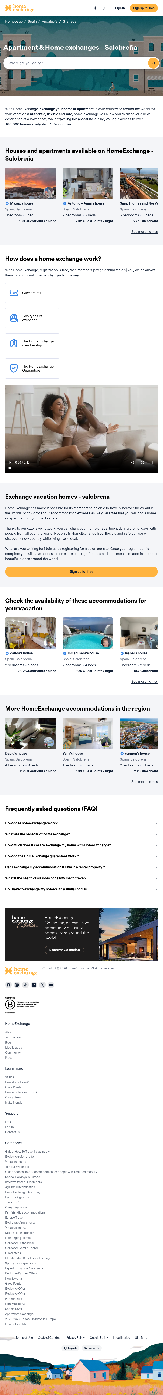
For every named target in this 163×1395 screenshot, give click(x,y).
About (9, 1032)
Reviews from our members (23, 1182)
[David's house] (30, 746)
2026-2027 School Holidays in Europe (30, 1319)
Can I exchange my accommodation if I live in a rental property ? (55, 867)
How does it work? (17, 1082)
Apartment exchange (19, 1314)
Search (153, 63)
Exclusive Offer (15, 1288)
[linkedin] (34, 985)
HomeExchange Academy (22, 1192)
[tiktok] (25, 985)
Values (9, 1077)
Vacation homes (16, 1227)
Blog (8, 1042)
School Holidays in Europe (22, 1177)
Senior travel (13, 1309)
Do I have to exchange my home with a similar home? (46, 889)
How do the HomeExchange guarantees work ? (42, 856)
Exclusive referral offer (20, 1156)
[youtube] (51, 985)
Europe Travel (14, 1217)
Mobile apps (13, 1047)
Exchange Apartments (20, 1222)
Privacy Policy (75, 1337)
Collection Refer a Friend (21, 1248)
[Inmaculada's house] (88, 645)
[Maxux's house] (30, 196)
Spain (32, 21)
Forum (9, 1127)
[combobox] (81, 63)
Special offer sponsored (21, 1263)
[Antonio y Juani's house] (88, 196)
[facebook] (8, 985)
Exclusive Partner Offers (21, 1273)
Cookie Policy (99, 1337)
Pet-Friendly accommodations (25, 1212)
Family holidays (15, 1304)
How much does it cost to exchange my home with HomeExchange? (58, 845)
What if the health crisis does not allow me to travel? (45, 878)
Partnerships (13, 1298)
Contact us (12, 1132)
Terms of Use (24, 1337)
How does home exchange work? (31, 823)
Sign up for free (144, 8)
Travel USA (12, 1202)
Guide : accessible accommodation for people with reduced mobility (51, 1172)
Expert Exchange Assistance (24, 1268)
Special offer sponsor (19, 1232)
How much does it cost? (21, 1092)
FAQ (8, 1122)
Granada (69, 21)
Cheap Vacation (16, 1207)
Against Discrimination (20, 1187)
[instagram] (17, 985)
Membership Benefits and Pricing (27, 1258)
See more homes (144, 232)
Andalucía (50, 21)
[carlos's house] (30, 645)
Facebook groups (17, 1197)
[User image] (49, 192)
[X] (42, 985)
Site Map (141, 1337)
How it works (13, 1278)
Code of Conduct (49, 1337)
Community (13, 1052)
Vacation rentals (16, 1161)
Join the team (13, 1037)
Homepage (14, 21)
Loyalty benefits (15, 1324)
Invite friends (13, 1102)
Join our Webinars (17, 1166)
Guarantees (13, 1097)
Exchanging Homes (18, 1238)
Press (9, 1057)
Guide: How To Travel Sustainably (27, 1151)
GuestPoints (13, 1087)
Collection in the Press (20, 1243)
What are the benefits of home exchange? (37, 834)
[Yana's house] (88, 746)
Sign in (120, 8)
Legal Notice (121, 1337)
